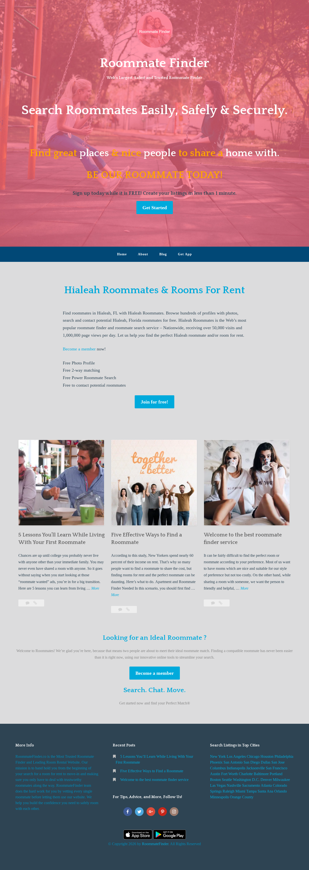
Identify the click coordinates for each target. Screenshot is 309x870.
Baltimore (261, 774)
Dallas (265, 762)
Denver (266, 780)
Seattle (227, 780)
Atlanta (266, 785)
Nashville (234, 785)
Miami (240, 791)
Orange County (241, 797)
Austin (215, 774)
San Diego (252, 762)
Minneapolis (219, 797)
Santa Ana (265, 791)
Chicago (253, 756)
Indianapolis (236, 768)
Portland (276, 774)
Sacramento (251, 785)
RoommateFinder (155, 844)
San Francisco (276, 768)
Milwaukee (281, 780)
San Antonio (233, 762)
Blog (163, 254)
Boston (215, 780)
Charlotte (246, 774)
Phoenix (216, 762)
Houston (267, 756)
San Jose (278, 762)
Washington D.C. (246, 780)
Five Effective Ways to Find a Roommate (151, 771)
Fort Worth (229, 774)
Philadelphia (283, 756)
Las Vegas (218, 785)
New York (218, 756)
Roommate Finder (154, 63)
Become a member (79, 349)
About (143, 254)
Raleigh (228, 791)
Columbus (218, 768)
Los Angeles (236, 756)
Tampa (251, 791)
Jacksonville (255, 768)
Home (122, 254)
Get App (185, 254)
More (95, 589)
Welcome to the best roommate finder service (154, 780)
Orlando (280, 791)
